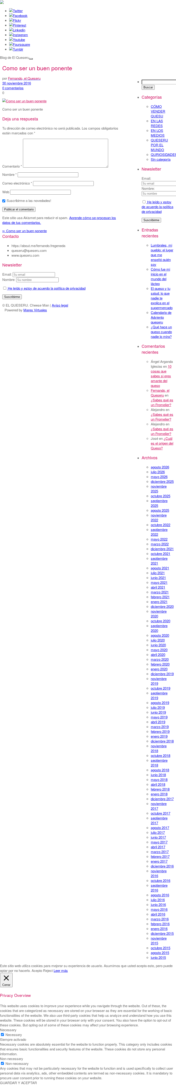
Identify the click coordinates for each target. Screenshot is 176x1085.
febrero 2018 (160, 789)
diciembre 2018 (162, 741)
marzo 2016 (160, 918)
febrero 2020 (160, 664)
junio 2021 (158, 577)
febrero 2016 (160, 923)
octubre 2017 (160, 813)
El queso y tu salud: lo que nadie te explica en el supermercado (162, 298)
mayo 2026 (159, 476)
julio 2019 (158, 707)
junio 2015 (158, 957)
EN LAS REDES (157, 123)
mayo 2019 (159, 717)
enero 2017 (159, 861)
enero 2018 (159, 793)
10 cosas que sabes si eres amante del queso (161, 376)
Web (5, 191)
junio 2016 (158, 904)
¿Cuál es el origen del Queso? (162, 443)
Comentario (12, 166)
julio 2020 (158, 640)
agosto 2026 (160, 467)
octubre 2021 (160, 553)
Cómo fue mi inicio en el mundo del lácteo (160, 276)
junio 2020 (158, 644)
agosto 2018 (160, 769)
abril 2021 (158, 587)
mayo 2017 (159, 842)
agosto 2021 (160, 568)
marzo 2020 (160, 659)
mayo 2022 (159, 539)
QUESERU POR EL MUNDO (159, 145)
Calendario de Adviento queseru (161, 317)
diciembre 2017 (162, 798)
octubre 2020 (160, 620)
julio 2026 (158, 471)
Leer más (61, 970)
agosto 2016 (160, 894)
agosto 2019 (160, 702)
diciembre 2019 (162, 673)
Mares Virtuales (35, 309)
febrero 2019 (160, 731)
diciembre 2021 (162, 548)
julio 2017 (158, 832)
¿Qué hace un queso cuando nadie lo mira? (161, 331)
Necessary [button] (8, 1029)
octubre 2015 (160, 947)
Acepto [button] (37, 970)
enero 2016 (159, 928)
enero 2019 (159, 736)
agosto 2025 (160, 510)
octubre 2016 (160, 880)
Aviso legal (60, 305)
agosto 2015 (160, 952)
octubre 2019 (160, 688)
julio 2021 (158, 572)
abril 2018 (158, 784)
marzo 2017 (160, 851)
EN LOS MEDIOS (158, 133)
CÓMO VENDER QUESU (158, 111)
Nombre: (148, 188)
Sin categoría (160, 159)
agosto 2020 (160, 635)
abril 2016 (158, 914)
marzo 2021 (160, 592)
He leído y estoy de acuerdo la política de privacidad (157, 206)
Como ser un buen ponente (24, 230)
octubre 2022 (160, 524)
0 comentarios (13, 87)
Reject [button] (48, 970)
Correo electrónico (17, 183)
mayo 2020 (159, 649)
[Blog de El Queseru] (2, 2)
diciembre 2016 (162, 866)
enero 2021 (159, 601)
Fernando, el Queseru (160, 392)
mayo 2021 (159, 582)
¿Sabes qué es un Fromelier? (162, 402)
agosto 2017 (160, 827)
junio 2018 (158, 774)
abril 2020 (158, 654)
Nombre (9, 174)
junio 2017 (158, 837)
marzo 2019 (160, 726)
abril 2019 (158, 721)
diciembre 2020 (162, 606)
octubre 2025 (160, 495)
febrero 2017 (160, 856)
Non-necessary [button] (11, 1058)
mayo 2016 (159, 909)
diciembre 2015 (162, 933)
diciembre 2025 (162, 481)
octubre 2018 (160, 755)
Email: (146, 178)
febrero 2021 (160, 596)
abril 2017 (158, 846)
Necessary (14, 1034)
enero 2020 (159, 668)
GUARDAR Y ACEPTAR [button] (18, 1082)
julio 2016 (158, 899)
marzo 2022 (160, 543)
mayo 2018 (159, 779)
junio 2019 (158, 712)
